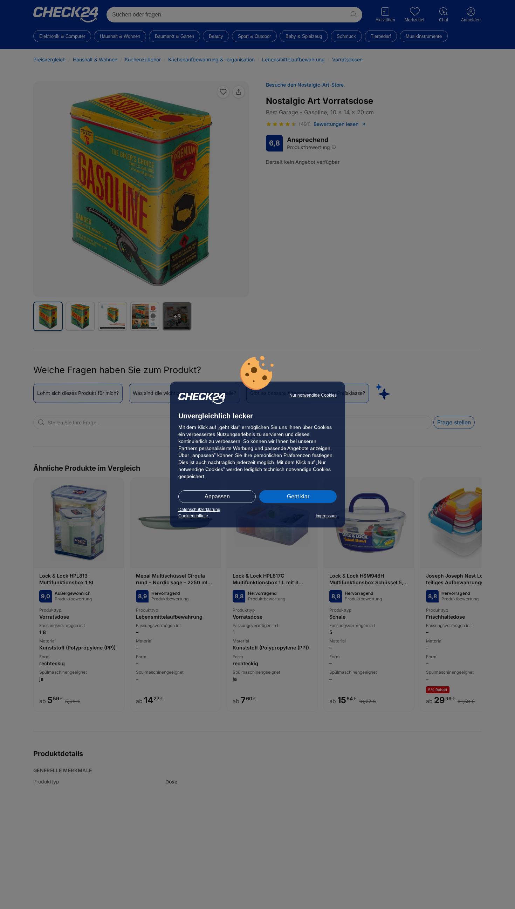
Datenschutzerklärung (199, 509)
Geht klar (298, 496)
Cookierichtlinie (193, 515)
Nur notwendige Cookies (313, 395)
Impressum (326, 515)
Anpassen (217, 496)
